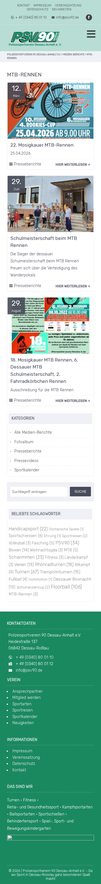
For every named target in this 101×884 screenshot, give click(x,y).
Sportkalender (26, 470)
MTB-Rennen (23, 594)
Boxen (19, 550)
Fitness (54, 557)
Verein (24, 564)
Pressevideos (26, 460)
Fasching (43, 543)
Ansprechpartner (27, 691)
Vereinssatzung (68, 5)
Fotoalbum (23, 442)
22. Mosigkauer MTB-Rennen (42, 145)
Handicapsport (28, 528)
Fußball (18, 579)
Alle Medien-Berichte (33, 432)
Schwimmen (26, 557)
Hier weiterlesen (72, 165)
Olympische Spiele (66, 529)
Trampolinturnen (60, 571)
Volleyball (20, 543)
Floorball (66, 587)
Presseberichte (27, 164)
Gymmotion (40, 579)
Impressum (42, 5)
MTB (71, 550)
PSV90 (67, 543)
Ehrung (52, 536)
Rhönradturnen (54, 564)
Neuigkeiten (62, 9)
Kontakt (23, 5)
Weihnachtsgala (46, 550)
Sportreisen (74, 535)
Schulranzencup (33, 587)
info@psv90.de (67, 17)
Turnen (27, 571)
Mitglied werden (26, 697)
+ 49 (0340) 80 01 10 (31, 17)
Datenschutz (37, 9)
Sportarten (21, 704)
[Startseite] (35, 38)
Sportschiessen (26, 535)
